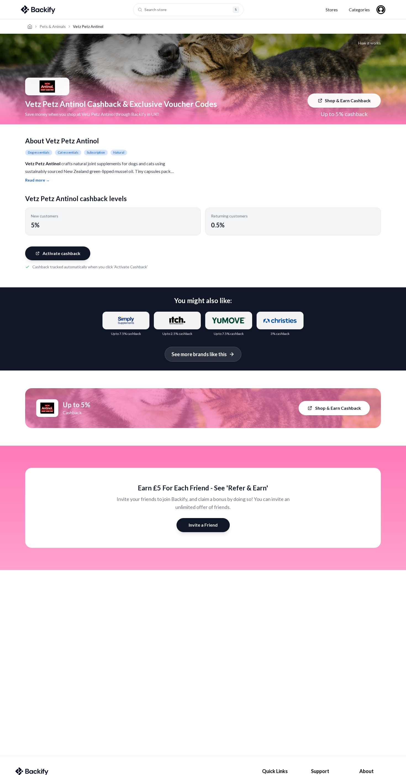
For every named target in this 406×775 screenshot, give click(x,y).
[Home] (29, 26)
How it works (369, 43)
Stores (332, 9)
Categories (359, 9)
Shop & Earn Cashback (348, 100)
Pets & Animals (52, 26)
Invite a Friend (203, 524)
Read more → (37, 180)
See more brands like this (199, 354)
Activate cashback (61, 253)
